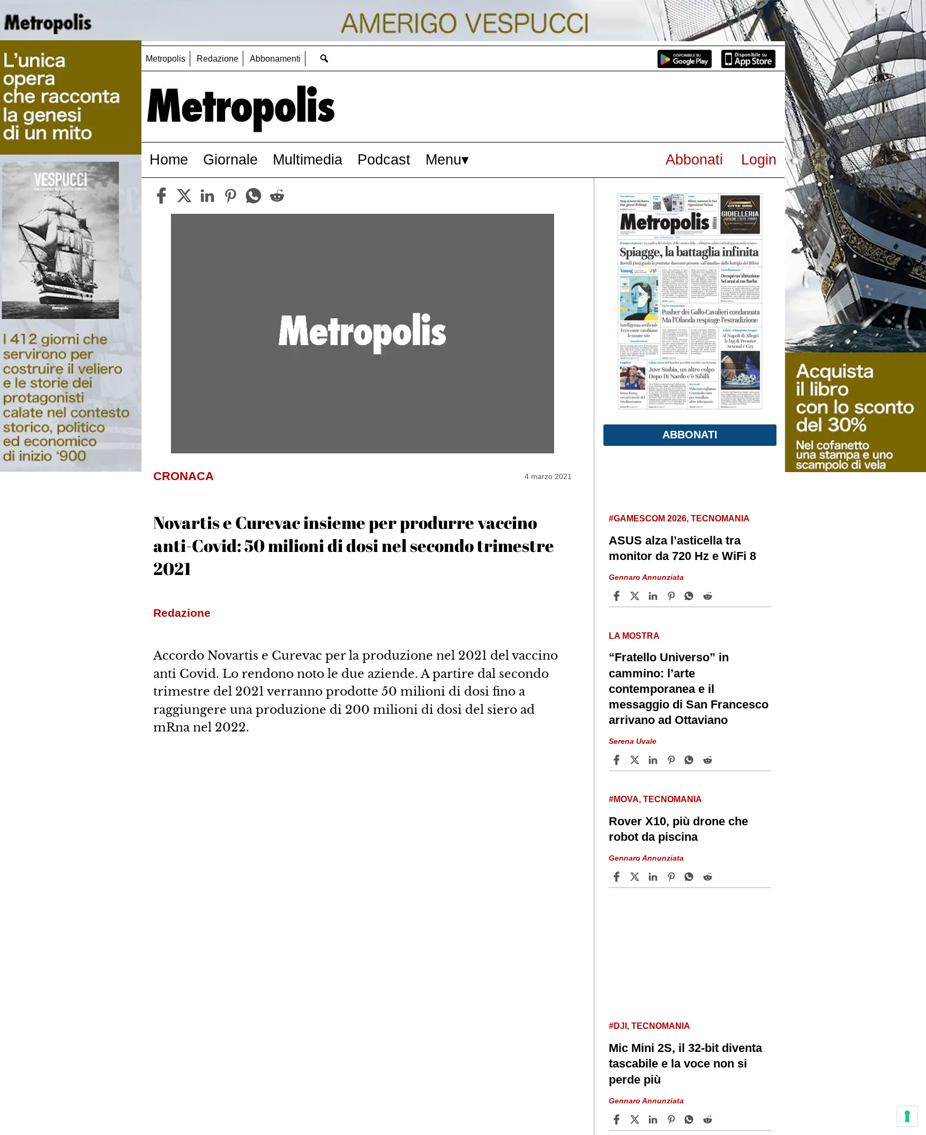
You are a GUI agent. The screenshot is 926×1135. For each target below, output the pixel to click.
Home (169, 159)
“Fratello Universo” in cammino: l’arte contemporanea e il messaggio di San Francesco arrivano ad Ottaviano (688, 689)
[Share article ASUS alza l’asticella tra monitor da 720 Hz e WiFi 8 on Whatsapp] (690, 596)
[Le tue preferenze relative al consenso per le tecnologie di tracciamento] (907, 1116)
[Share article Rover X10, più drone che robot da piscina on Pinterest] (672, 876)
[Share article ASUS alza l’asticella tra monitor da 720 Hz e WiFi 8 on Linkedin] (654, 596)
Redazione (217, 58)
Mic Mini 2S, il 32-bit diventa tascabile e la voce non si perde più (685, 1063)
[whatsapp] (253, 195)
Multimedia (307, 159)
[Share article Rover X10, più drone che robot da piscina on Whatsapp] (690, 876)
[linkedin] (207, 195)
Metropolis (165, 58)
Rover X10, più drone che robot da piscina (678, 829)
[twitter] (184, 195)
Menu (443, 159)
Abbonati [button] (690, 434)
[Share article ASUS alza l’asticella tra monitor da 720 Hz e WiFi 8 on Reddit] (709, 596)
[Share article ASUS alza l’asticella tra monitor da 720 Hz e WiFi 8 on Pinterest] (672, 596)
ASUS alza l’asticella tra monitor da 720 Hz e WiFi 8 (682, 548)
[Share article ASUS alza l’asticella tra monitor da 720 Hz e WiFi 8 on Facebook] (617, 596)
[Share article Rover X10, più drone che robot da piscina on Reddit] (709, 876)
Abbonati (694, 159)
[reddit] (277, 195)
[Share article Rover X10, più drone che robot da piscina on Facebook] (617, 876)
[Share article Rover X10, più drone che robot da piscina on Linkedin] (654, 876)
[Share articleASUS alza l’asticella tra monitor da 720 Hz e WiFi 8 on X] (636, 596)
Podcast (383, 159)
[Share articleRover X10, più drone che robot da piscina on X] (636, 876)
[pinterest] (230, 195)
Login (758, 159)
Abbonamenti (275, 58)
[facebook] (161, 195)
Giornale (230, 159)
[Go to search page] (324, 58)
